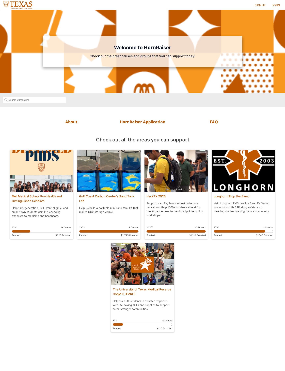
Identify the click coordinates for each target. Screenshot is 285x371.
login (276, 5)
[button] (41, 194)
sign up (260, 5)
